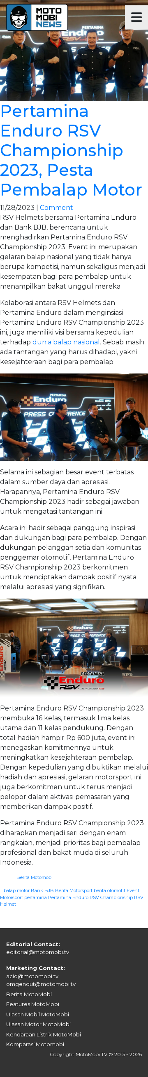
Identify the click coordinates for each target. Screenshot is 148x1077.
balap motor (17, 890)
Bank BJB (42, 890)
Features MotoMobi (32, 1004)
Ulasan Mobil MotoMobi (37, 1014)
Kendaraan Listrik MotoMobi (43, 1034)
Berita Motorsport (73, 890)
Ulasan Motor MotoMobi (38, 1024)
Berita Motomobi (34, 877)
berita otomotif (109, 890)
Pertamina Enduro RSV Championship (90, 897)
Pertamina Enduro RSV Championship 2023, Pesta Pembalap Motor (71, 150)
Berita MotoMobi (29, 994)
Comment (56, 208)
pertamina (35, 897)
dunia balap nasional (66, 342)
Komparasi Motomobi (35, 1044)
